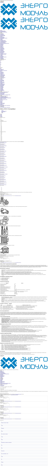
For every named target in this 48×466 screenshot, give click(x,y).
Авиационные (1, 34)
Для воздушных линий (2, 40)
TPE (0, 68)
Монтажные (1, 47)
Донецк (2, 425)
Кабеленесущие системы (3, 31)
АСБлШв (1, 116)
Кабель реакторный (2, 51)
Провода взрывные (2, 37)
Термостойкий (1, 89)
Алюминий (2, 120)
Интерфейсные (2, 44)
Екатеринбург (2, 428)
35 (0, 66)
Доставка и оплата (2, 103)
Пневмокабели (2, 50)
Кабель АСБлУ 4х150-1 (2, 154)
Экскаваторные (2, 58)
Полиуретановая (2, 73)
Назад (1, 32)
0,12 (1, 136)
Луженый (1, 83)
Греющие (1, 39)
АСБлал (1, 114)
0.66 (0, 60)
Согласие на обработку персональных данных (5, 383)
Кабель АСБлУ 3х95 (2, 172)
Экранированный (2, 90)
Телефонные (1, 55)
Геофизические (2, 38)
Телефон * (1, 397)
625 (1, 130)
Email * (1, 257)
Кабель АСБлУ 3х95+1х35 (3, 168)
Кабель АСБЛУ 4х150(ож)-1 (3, 156)
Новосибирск (6, 442)
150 (1, 126)
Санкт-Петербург (4, 453)
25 (1, 122)
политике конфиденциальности (14, 394)
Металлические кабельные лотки (4, 92)
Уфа (1, 459)
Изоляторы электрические (3, 98)
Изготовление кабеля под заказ (3, 99)
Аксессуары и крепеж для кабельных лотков (5, 94)
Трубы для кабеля (2, 93)
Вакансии (1, 102)
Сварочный (1, 88)
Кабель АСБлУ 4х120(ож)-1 (3, 161)
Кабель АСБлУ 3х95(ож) (3, 179)
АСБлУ (1, 115)
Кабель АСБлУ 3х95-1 (2, 177)
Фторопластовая (2, 76)
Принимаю (2, 395)
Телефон (1, 409)
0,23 (1, 138)
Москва (2, 439)
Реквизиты (1, 101)
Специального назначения (3, 54)
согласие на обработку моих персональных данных (7, 195)
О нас (1, 100)
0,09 (1, 134)
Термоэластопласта (2, 75)
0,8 (1, 135)
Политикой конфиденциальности (18, 195)
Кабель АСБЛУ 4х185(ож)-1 (3, 145)
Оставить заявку (2, 355)
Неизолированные (2, 48)
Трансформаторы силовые (3, 96)
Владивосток (2, 422)
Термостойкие (1, 56)
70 (1, 124)
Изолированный (2, 82)
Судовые (1, 377)
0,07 (1, 133)
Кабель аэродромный (2, 35)
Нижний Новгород (3, 442)
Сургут (7, 453)
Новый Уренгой (9, 442)
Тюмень (2, 456)
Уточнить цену (22, 141)
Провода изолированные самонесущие (4, 43)
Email (0, 193)
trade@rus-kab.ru (2, 2)
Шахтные (1, 36)
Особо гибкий (1, 87)
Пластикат (1, 71)
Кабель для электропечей (3, 42)
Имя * (1, 256)
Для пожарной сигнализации (3, 41)
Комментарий (1, 260)
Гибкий (1, 81)
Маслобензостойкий (2, 84)
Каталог (1, 30)
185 (1, 127)
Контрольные (1, 45)
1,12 (1, 140)
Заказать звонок (2, 400)
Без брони (1, 79)
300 (1, 128)
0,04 (1, 132)
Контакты (1, 104)
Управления (1, 57)
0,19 (1, 137)
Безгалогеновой (2, 69)
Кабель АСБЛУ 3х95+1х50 (3, 163)
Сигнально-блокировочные (3, 53)
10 (0, 61)
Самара (2, 453)
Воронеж (7, 422)
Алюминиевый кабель (2, 77)
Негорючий (1, 86)
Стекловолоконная (2, 74)
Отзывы (1, 380)
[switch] (0, 195)
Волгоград (5, 422)
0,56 (1, 139)
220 (0, 64)
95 (1, 125)
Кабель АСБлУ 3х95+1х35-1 (3, 170)
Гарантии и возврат (2, 381)
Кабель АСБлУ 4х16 (2, 149)
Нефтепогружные (2, 49)
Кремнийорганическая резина (3, 70)
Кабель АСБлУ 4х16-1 (2, 147)
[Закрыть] (47, 396)
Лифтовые (1, 46)
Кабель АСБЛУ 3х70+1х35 (3, 184)
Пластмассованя (2, 72)
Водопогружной (2, 80)
